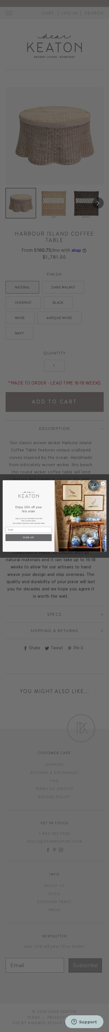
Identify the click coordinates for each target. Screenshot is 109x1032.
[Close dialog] (103, 483)
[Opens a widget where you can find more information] (84, 1022)
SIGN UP (28, 537)
